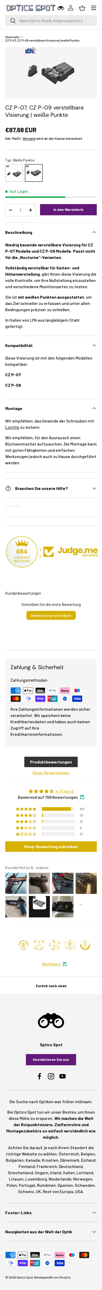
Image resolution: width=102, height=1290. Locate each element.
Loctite (12, 427)
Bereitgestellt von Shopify (52, 1277)
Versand (29, 138)
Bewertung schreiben (51, 615)
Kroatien (50, 1160)
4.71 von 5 (64, 791)
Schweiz (26, 1191)
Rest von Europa (58, 1191)
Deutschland (71, 1166)
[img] (51, 791)
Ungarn (41, 1172)
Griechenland (20, 1172)
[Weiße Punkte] (34, 173)
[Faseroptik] (14, 173)
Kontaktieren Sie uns (51, 1059)
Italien (69, 1172)
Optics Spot (24, 1277)
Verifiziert (51, 963)
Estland (88, 1160)
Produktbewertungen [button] (51, 761)
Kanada (33, 1160)
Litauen (16, 1178)
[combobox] (51, 20)
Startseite (12, 36)
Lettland (85, 1172)
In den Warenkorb (68, 209)
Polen (12, 1185)
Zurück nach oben (51, 986)
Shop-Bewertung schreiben (51, 846)
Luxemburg (36, 1178)
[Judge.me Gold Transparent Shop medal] (54, 945)
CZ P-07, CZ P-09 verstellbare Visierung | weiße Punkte (42, 40)
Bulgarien (15, 1160)
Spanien (65, 1185)
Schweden (85, 1185)
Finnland (27, 1166)
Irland (55, 1172)
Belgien (88, 1153)
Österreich (69, 1153)
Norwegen (82, 1178)
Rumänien (46, 1185)
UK (38, 1191)
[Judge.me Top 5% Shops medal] (85, 945)
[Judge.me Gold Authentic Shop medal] (39, 945)
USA (79, 1191)
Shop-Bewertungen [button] (51, 772)
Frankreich (47, 1166)
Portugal (27, 1185)
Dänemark (69, 1160)
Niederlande (60, 1178)
